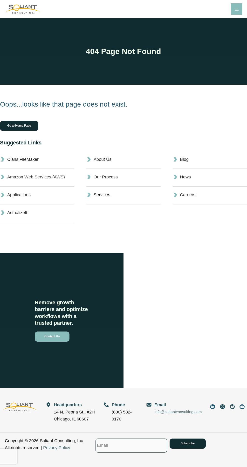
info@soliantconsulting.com (178, 412)
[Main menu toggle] (236, 9)
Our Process (106, 177)
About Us (102, 159)
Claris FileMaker (23, 159)
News (185, 177)
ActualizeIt (17, 212)
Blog (184, 159)
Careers (187, 194)
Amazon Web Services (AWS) (36, 177)
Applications (19, 194)
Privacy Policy (56, 447)
